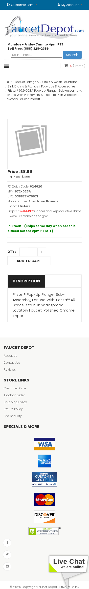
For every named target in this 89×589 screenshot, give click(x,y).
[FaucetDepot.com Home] (44, 26)
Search (72, 54)
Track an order (14, 395)
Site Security (13, 416)
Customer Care (15, 388)
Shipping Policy (15, 402)
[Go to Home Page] (7, 82)
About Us (10, 356)
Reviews (10, 369)
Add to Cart (29, 260)
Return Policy (13, 409)
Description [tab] (26, 281)
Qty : (11, 252)
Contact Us (12, 362)
